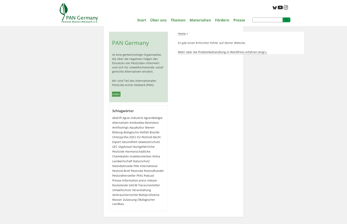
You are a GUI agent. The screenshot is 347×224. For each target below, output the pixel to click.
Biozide (154, 132)
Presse (239, 20)
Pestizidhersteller (124, 175)
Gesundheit (129, 142)
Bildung (117, 132)
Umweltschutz (121, 190)
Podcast (149, 175)
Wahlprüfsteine (149, 195)
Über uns (158, 20)
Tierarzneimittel (149, 185)
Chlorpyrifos (120, 137)
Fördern (222, 20)
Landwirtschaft (122, 161)
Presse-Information (125, 180)
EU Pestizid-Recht (149, 137)
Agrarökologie (153, 118)
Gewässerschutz (149, 142)
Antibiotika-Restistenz (144, 123)
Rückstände (120, 185)
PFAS (140, 175)
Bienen (150, 127)
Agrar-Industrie (132, 118)
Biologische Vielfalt (136, 132)
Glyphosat (125, 147)
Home (182, 33)
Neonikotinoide (122, 166)
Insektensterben (141, 156)
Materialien (200, 20)
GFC (114, 147)
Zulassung (130, 200)
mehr (116, 94)
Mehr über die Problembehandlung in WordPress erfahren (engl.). (222, 52)
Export (116, 142)
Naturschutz (141, 161)
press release (148, 180)
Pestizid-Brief (121, 171)
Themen (178, 20)
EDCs (133, 137)
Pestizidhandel (154, 171)
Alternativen (120, 123)
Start (141, 20)
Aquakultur (136, 127)
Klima (156, 156)
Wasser (117, 200)
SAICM (133, 185)
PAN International (145, 166)
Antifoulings (120, 127)
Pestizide (137, 171)
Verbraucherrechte (125, 195)
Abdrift (117, 118)
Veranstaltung (141, 190)
